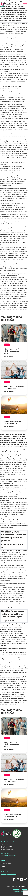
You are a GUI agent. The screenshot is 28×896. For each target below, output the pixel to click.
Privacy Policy (16, 889)
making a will (3, 461)
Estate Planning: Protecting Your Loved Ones (14, 387)
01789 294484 (5, 853)
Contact (11, 696)
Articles (7, 345)
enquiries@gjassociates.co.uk (8, 855)
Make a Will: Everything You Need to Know (12, 422)
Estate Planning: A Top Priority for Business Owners (12, 351)
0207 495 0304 (5, 872)
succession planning (6, 133)
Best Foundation (23, 196)
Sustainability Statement (20, 891)
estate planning (22, 459)
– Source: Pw (6, 621)
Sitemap (24, 889)
